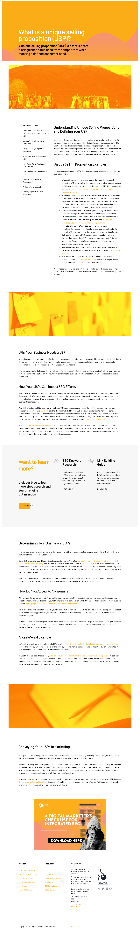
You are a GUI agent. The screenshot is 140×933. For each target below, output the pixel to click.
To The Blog (29, 506)
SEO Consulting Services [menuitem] (27, 882)
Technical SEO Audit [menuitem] (25, 890)
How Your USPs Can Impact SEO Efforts (34, 165)
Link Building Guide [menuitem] (51, 882)
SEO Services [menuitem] (23, 886)
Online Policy (75, 927)
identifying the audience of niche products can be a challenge (51, 603)
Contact (74, 906)
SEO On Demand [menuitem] (50, 890)
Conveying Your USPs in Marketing (33, 193)
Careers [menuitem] (47, 894)
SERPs (43, 411)
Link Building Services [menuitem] (26, 878)
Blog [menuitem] (46, 870)
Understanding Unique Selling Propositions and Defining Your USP (36, 133)
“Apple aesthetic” (86, 259)
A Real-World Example (32, 187)
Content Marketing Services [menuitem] (28, 870)
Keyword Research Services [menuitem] (28, 874)
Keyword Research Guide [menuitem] (53, 878)
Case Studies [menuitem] (49, 874)
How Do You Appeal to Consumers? (32, 180)
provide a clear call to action (34, 782)
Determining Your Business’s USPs (35, 173)
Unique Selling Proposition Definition (34, 142)
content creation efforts (95, 419)
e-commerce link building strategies (36, 425)
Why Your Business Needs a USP (34, 157)
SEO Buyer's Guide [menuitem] (51, 886)
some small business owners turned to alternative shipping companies (78, 656)
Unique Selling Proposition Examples (34, 150)
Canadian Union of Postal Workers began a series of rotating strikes (89, 644)
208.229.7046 (76, 904)
